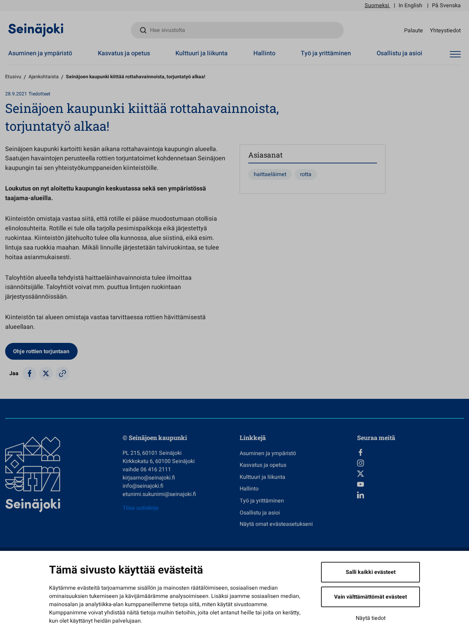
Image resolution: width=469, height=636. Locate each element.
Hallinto (264, 53)
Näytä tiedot (371, 618)
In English (410, 5)
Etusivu (13, 76)
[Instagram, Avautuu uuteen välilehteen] (410, 463)
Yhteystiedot (445, 30)
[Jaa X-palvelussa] (46, 373)
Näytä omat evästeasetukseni (276, 524)
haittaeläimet (270, 174)
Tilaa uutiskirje (141, 508)
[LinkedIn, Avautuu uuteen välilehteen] (410, 495)
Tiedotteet (39, 93)
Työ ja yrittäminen (326, 53)
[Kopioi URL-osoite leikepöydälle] (62, 373)
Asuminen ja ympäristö (40, 53)
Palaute (413, 30)
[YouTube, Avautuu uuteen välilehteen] (410, 484)
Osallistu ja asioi (399, 53)
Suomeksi (377, 5)
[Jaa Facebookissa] (29, 373)
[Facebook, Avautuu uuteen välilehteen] (410, 452)
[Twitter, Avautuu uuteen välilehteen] (410, 473)
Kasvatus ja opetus (124, 53)
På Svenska (446, 5)
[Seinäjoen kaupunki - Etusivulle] (36, 30)
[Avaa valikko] (455, 54)
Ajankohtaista (43, 76)
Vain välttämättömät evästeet (370, 597)
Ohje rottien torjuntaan (41, 351)
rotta (305, 174)
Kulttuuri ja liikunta (201, 53)
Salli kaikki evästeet (371, 572)
